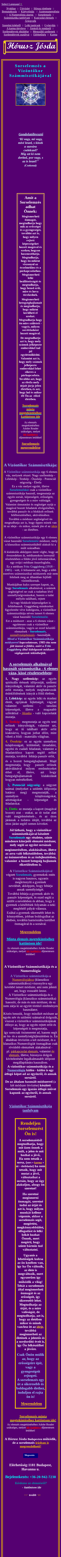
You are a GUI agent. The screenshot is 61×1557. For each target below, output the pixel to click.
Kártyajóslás (27, 11)
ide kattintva (30, 434)
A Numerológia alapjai (21, 14)
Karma (53, 34)
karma (38, 1162)
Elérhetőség (39, 34)
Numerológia (16, 1070)
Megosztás (30, 1455)
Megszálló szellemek (44, 31)
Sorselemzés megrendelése (30, 445)
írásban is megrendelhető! (34, 1444)
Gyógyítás (49, 25)
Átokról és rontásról (40, 28)
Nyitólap (11, 8)
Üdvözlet (25, 8)
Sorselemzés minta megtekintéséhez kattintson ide (30, 411)
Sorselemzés (44, 14)
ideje (54, 526)
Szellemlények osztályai (16, 34)
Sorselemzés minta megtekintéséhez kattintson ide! (33, 1418)
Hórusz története (42, 8)
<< (26, 1495)
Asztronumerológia (49, 11)
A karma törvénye (16, 28)
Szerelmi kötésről (11, 25)
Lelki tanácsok (32, 25)
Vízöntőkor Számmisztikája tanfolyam (30, 1108)
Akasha (27, 713)
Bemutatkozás (9, 11)
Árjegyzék (30, 21)
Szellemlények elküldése (16, 31)
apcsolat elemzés (45, 17)
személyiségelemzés (22, 635)
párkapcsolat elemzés (24, 1051)
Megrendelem (30, 932)
